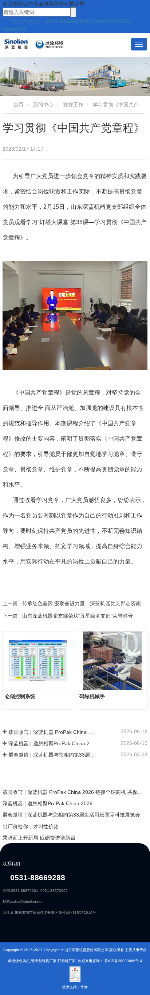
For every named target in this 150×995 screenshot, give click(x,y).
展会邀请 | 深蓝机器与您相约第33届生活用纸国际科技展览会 (51, 755)
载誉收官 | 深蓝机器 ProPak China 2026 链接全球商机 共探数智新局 (51, 732)
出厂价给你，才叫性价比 (31, 826)
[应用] (73, 12)
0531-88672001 (24, 891)
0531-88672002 (54, 891)
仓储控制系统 (20, 696)
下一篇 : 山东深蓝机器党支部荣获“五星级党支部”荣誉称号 (68, 616)
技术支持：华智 (75, 987)
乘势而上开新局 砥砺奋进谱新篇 (39, 838)
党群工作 (73, 105)
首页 (18, 105)
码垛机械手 (92, 696)
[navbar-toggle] (139, 44)
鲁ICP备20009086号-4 (123, 961)
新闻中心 (43, 105)
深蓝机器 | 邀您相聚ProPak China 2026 (51, 743)
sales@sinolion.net (27, 902)
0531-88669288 (36, 877)
